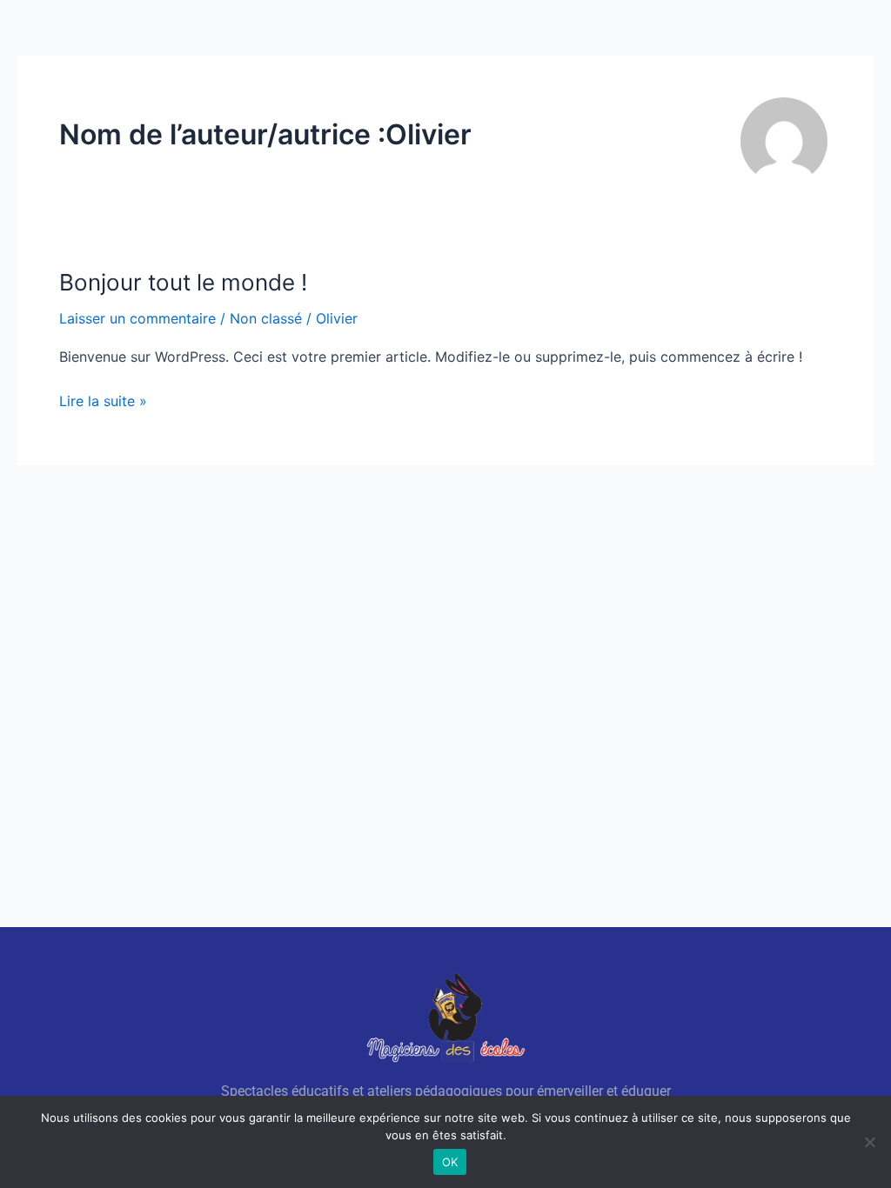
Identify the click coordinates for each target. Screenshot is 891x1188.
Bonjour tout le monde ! (183, 282)
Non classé (266, 318)
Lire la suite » (103, 400)
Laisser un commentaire (137, 318)
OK (450, 1162)
